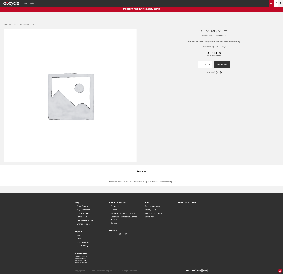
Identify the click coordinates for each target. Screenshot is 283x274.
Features (141, 171)
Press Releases (83, 242)
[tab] (141, 171)
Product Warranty (152, 206)
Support (114, 209)
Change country (83, 224)
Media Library (82, 246)
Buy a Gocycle (82, 206)
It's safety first (81, 253)
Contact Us (115, 206)
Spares (15, 24)
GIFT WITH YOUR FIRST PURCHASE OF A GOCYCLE (141, 9)
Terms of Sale (82, 217)
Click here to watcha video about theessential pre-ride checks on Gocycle (81, 259)
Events (79, 238)
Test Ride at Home (85, 220)
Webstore (7, 24)
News (79, 235)
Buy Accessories (83, 209)
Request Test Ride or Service (123, 213)
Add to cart (222, 64)
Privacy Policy (150, 209)
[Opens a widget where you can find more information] (280, 271)
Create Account (83, 213)
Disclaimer (149, 217)
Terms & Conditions (153, 213)
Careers (114, 223)
